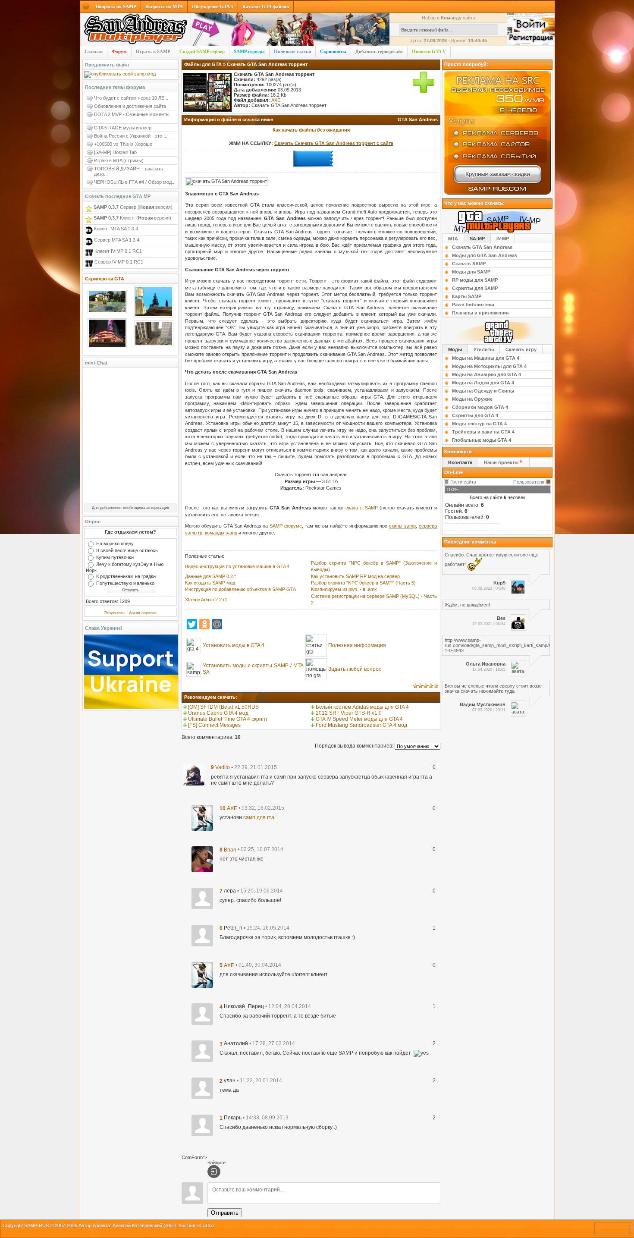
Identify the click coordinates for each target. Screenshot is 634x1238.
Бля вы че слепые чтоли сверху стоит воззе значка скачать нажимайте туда (493, 688)
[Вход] (213, 1171)
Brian (230, 849)
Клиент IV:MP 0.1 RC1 (117, 251)
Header (136, 29)
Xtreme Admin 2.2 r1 (206, 599)
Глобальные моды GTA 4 (481, 440)
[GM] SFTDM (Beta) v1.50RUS (223, 707)
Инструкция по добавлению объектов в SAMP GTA (240, 589)
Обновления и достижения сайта (130, 106)
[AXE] (202, 817)
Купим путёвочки (115, 557)
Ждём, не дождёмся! (467, 604)
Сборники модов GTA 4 (480, 407)
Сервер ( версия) (133, 207)
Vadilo (222, 767)
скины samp (402, 525)
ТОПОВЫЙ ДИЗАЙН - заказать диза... (128, 171)
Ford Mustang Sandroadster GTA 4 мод (361, 725)
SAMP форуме (286, 525)
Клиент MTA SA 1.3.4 (115, 228)
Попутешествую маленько (125, 583)
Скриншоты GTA (104, 278)
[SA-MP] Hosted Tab (115, 152)
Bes (501, 618)
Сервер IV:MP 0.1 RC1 (118, 261)
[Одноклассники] (204, 624)
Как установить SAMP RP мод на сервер (355, 576)
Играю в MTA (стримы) (119, 160)
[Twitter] (192, 624)
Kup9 (499, 582)
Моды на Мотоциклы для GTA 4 (489, 366)
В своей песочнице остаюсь (127, 550)
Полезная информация (357, 645)
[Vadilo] (193, 774)
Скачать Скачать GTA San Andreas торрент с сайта (333, 143)
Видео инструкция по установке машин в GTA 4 (237, 566)
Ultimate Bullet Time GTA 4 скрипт (228, 719)
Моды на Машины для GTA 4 (485, 358)
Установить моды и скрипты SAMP (246, 666)
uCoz (208, 1225)
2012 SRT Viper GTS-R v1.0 (349, 713)
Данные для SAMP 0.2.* (210, 576)
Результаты (114, 613)
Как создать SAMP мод (210, 582)
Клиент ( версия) (132, 217)
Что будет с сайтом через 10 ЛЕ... (131, 98)
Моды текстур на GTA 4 (479, 423)
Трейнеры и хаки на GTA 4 (483, 431)
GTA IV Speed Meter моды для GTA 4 (359, 719)
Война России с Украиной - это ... (130, 135)
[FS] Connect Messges (214, 725)
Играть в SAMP (153, 51)
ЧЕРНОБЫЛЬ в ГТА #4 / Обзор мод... (135, 182)
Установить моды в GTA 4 (233, 645)
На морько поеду (115, 543)
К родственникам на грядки (126, 576)
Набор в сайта (448, 17)
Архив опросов (143, 613)
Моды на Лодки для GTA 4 (483, 382)
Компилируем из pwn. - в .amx (344, 589)
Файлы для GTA (203, 64)
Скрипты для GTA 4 (475, 415)
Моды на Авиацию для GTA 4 (486, 374)
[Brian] (202, 859)
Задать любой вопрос (354, 669)
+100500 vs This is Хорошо (123, 144)
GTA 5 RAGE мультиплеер (122, 127)
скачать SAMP (361, 507)
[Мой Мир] (217, 624)
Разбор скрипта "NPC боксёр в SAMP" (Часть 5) (363, 582)
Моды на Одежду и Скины (483, 390)
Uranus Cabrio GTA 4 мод (218, 713)
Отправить (225, 1213)
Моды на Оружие (472, 399)
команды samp (221, 532)
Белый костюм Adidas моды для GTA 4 (362, 707)
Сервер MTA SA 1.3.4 (116, 239)
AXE (275, 100)
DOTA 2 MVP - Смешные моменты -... (131, 117)
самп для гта (258, 817)
